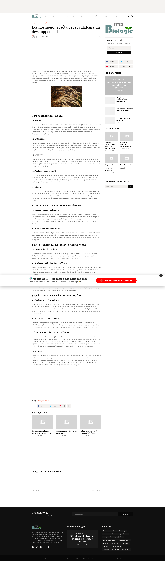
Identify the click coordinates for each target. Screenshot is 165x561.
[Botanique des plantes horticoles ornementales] (42, 422)
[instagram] (48, 547)
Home (46, 16)
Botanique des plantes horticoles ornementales (41, 432)
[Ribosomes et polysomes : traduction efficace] (110, 111)
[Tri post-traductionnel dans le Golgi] (110, 120)
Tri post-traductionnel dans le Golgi (123, 119)
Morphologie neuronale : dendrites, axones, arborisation (124, 100)
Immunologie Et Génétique (111, 549)
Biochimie (106, 531)
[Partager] (100, 36)
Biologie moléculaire (109, 540)
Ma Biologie (117, 16)
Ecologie (107, 16)
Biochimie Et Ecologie (119, 531)
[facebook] (33, 547)
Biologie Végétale (71, 16)
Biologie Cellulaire (86, 16)
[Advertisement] (78, 6)
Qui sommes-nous (80, 558)
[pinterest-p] (44, 547)
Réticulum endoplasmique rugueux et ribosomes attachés (111, 145)
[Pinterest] (60, 406)
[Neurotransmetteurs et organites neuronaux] (126, 158)
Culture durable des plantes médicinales (66, 432)
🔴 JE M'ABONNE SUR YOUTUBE (116, 280)
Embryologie (115, 543)
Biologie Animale (56, 16)
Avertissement (128, 558)
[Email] (64, 406)
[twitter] (37, 547)
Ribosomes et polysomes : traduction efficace (124, 110)
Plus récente (36, 490)
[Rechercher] (131, 16)
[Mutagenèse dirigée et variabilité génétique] (90, 422)
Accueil (34, 23)
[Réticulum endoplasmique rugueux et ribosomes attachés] (111, 136)
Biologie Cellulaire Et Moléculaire (113, 537)
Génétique (98, 16)
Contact (90, 558)
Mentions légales (115, 558)
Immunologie (116, 546)
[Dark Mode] (128, 16)
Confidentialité (101, 558)
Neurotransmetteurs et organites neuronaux (126, 167)
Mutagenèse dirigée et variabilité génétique (88, 432)
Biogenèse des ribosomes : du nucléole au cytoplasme (109, 167)
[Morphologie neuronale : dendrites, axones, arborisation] (110, 100)
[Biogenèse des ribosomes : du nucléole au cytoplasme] (111, 158)
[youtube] (40, 547)
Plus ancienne (96, 490)
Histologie (106, 546)
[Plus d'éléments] (69, 406)
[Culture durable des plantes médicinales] (66, 422)
